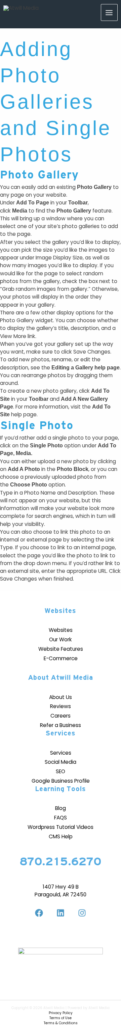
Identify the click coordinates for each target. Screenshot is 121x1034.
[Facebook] (39, 913)
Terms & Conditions (61, 1023)
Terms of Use (60, 1018)
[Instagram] (82, 913)
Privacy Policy (61, 1012)
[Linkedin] (60, 913)
